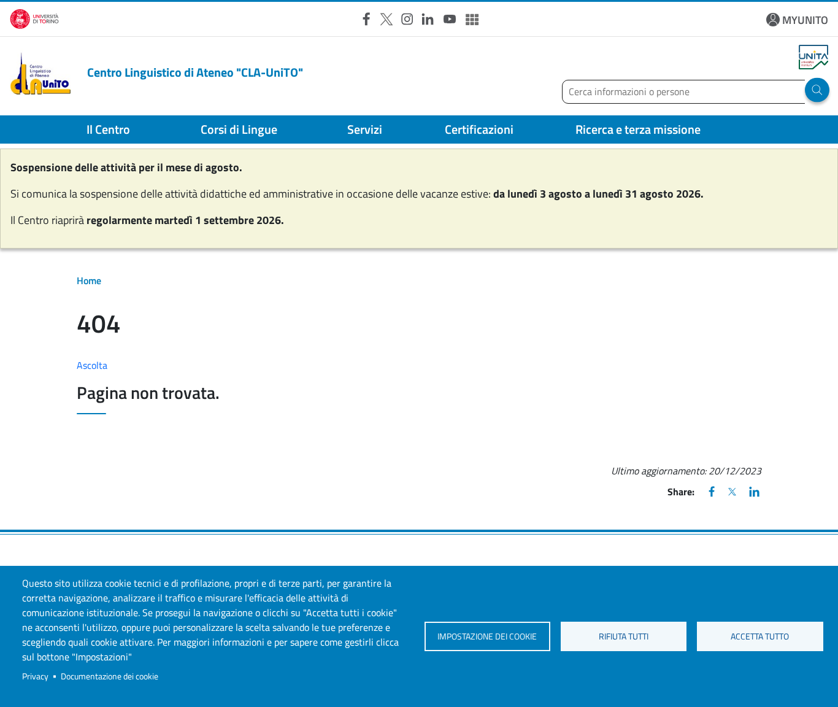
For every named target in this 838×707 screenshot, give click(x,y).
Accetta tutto (760, 636)
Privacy (35, 676)
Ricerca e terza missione (638, 129)
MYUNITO (805, 20)
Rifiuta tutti (623, 636)
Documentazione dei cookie (109, 676)
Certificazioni (479, 129)
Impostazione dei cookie (487, 636)
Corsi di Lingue (239, 129)
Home (89, 280)
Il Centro (108, 129)
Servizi (364, 129)
